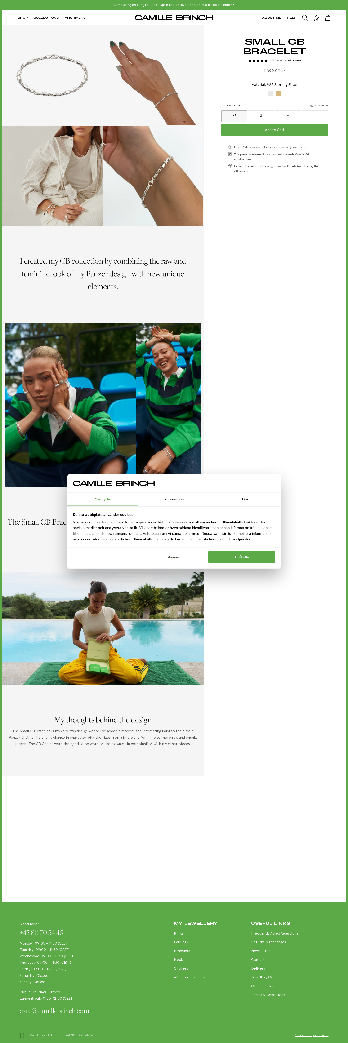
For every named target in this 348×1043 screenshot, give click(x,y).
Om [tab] (245, 499)
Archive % (75, 17)
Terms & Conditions (268, 995)
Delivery (258, 968)
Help (291, 17)
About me (271, 17)
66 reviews (294, 60)
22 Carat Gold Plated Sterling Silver (278, 93)
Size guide (321, 105)
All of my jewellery (189, 977)
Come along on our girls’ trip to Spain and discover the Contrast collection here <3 (174, 5)
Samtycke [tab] (103, 499)
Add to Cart (274, 130)
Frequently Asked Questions (274, 933)
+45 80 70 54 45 (41, 932)
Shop (23, 17)
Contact (258, 960)
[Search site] (305, 18)
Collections (46, 17)
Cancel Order (262, 986)
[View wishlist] (316, 18)
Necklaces (182, 960)
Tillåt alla (241, 557)
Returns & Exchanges (268, 942)
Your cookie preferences (312, 1035)
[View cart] (327, 18)
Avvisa (173, 557)
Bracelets (182, 951)
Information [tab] (174, 499)
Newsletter (260, 951)
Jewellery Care (264, 977)
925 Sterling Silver (270, 93)
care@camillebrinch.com (54, 1010)
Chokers (181, 968)
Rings (178, 933)
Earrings (181, 942)
